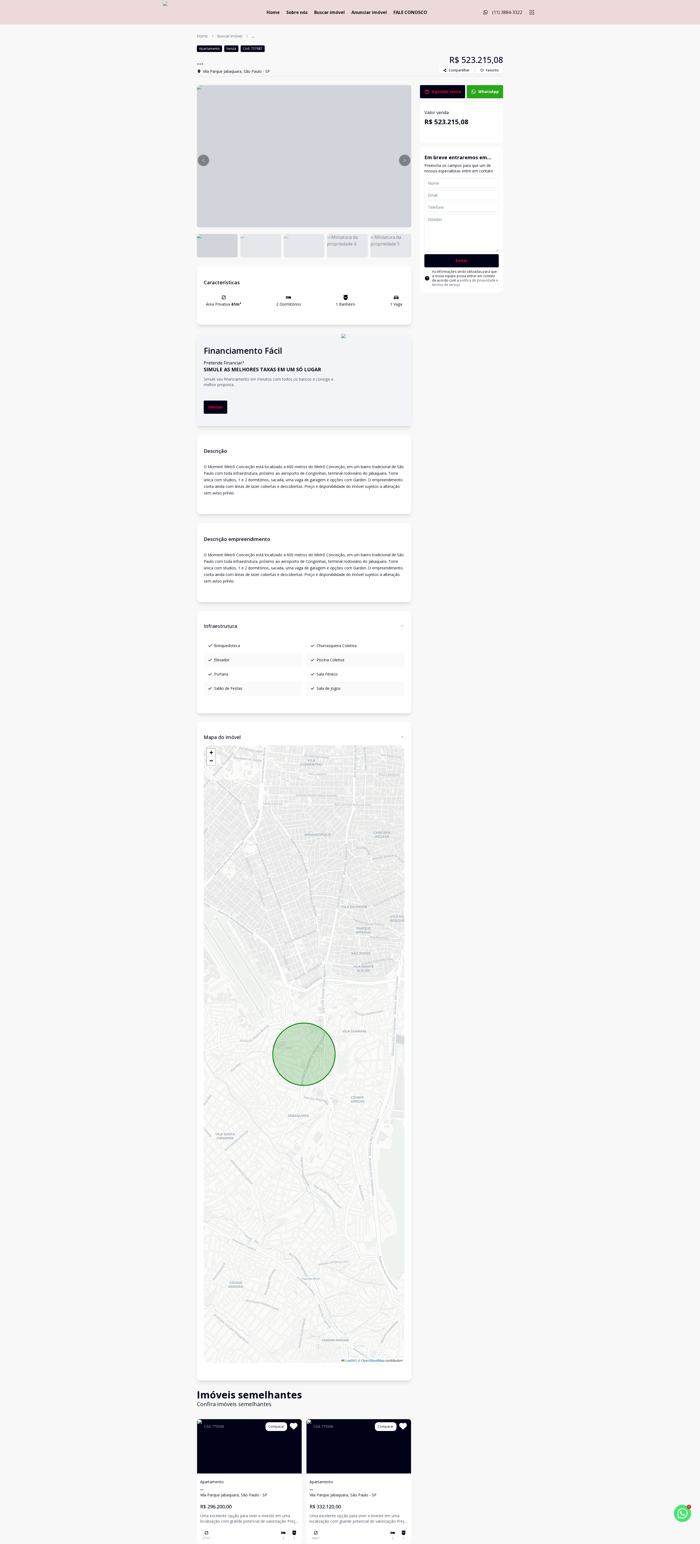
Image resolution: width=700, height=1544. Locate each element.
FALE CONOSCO (410, 12)
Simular (215, 407)
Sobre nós (297, 12)
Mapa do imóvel (222, 737)
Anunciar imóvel (369, 12)
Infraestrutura (220, 626)
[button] (203, 160)
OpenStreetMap (373, 1360)
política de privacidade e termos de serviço (465, 282)
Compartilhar (459, 70)
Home (273, 12)
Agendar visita (446, 91)
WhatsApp (488, 91)
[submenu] (532, 12)
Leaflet (350, 1360)
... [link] (253, 36)
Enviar (462, 260)
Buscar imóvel (329, 12)
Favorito (492, 70)
